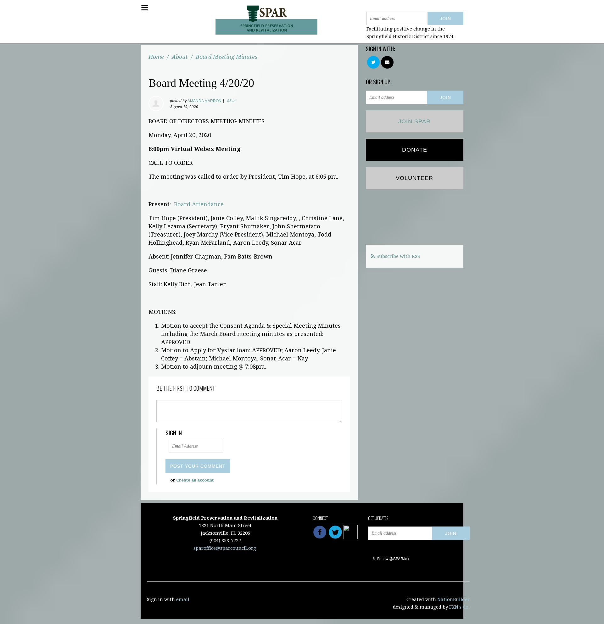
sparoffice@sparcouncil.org (224, 548)
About (180, 56)
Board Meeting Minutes (226, 56)
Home (156, 56)
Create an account (195, 480)
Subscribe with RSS (398, 256)
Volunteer (414, 178)
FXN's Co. (459, 607)
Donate (414, 150)
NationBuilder (453, 599)
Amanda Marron (204, 101)
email (182, 599)
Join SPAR (414, 121)
